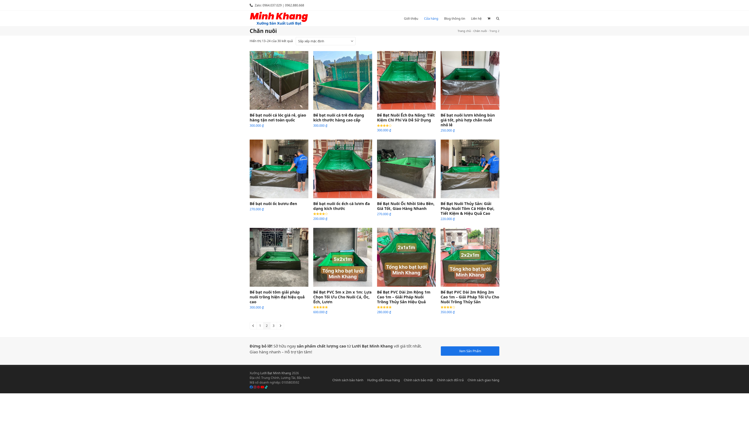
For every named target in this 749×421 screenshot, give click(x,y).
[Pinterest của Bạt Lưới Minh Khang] (259, 387)
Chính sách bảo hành (347, 380)
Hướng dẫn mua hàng (383, 380)
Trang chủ (464, 31)
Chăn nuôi (480, 31)
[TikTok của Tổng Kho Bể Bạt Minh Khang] (266, 387)
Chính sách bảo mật (418, 380)
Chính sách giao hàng (483, 380)
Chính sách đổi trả (450, 380)
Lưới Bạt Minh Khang (275, 373)
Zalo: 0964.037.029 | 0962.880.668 (279, 5)
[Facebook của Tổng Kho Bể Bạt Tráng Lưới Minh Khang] (252, 387)
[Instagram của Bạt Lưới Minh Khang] (255, 387)
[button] (489, 18)
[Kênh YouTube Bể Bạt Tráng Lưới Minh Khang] (263, 387)
